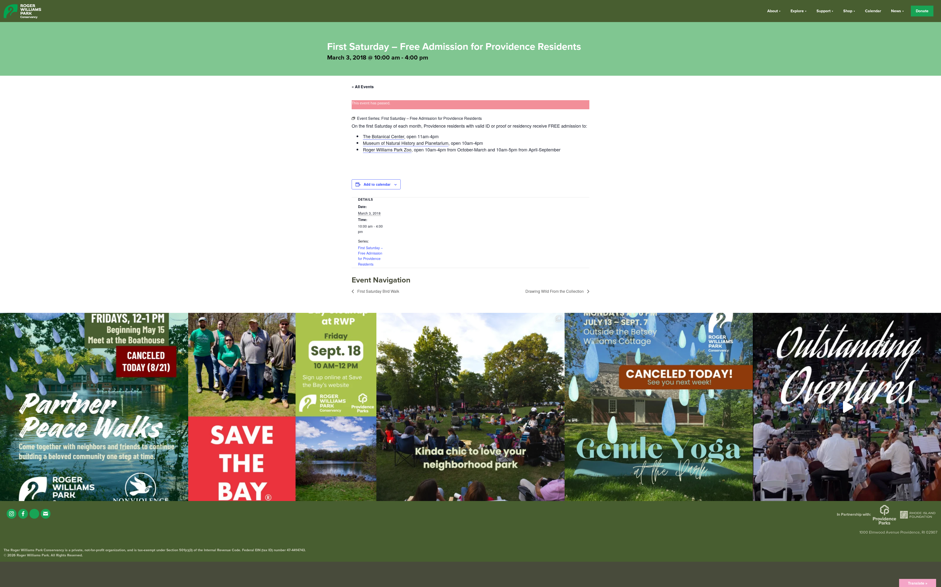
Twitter (34, 514)
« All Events (363, 86)
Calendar (873, 11)
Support (823, 11)
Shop (847, 11)
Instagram (11, 514)
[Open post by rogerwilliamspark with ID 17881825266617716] (659, 407)
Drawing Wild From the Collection (555, 291)
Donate (922, 11)
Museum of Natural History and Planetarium (405, 143)
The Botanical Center (383, 136)
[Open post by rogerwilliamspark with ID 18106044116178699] (282, 407)
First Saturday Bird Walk (377, 291)
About (772, 11)
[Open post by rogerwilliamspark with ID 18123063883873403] (94, 407)
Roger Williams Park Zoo (387, 149)
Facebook (23, 514)
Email (45, 514)
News (896, 11)
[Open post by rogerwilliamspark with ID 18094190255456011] (847, 407)
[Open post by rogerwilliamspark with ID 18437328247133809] (470, 407)
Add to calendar (377, 184)
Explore (797, 11)
